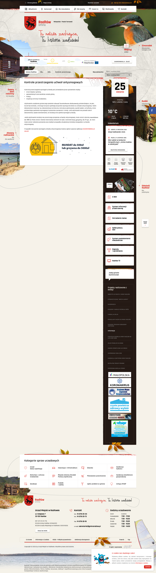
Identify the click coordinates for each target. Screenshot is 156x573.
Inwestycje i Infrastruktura (67, 468)
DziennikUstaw (123, 163)
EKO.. (49, 72)
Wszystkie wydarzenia (118, 150)
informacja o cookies (141, 563)
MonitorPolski (130, 163)
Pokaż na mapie (42, 531)
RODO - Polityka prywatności (62, 540)
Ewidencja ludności (120, 468)
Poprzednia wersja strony (116, 368)
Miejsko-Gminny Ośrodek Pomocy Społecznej (67, 476)
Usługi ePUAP (121, 484)
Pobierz (110, 184)
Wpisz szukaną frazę (113, 71)
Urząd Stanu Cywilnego (36, 468)
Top (129, 540)
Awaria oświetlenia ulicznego (117, 348)
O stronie (29, 540)
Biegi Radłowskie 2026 (116, 132)
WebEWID (108, 163)
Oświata (90, 468)
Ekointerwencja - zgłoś (122, 61)
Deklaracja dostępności (82, 540)
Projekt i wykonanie (115, 547)
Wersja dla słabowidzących (123, 3)
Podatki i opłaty (61, 484)
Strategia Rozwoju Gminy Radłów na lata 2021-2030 (119, 337)
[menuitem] (31, 9)
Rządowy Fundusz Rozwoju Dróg (118, 309)
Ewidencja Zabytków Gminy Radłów (119, 358)
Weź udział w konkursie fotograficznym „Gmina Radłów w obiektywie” (120, 142)
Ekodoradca (112, 304)
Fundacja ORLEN (113, 314)
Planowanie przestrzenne (96, 476)
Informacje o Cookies (42, 540)
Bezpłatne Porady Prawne (116, 363)
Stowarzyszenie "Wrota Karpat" (118, 299)
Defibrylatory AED (145, 223)
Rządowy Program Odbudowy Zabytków (117, 325)
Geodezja (33, 484)
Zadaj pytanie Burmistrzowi (114, 274)
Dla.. (41, 72)
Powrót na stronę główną (37, 23)
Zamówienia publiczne (115, 353)
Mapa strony (47, 3)
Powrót (121, 540)
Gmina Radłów (31, 72)
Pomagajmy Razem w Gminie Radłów (119, 319)
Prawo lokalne (116, 163)
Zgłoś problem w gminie (115, 343)
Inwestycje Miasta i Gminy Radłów (119, 294)
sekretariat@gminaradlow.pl (87, 526)
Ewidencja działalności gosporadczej (124, 476)
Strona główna (32, 3)
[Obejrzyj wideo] (126, 47)
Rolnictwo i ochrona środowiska (37, 476)
